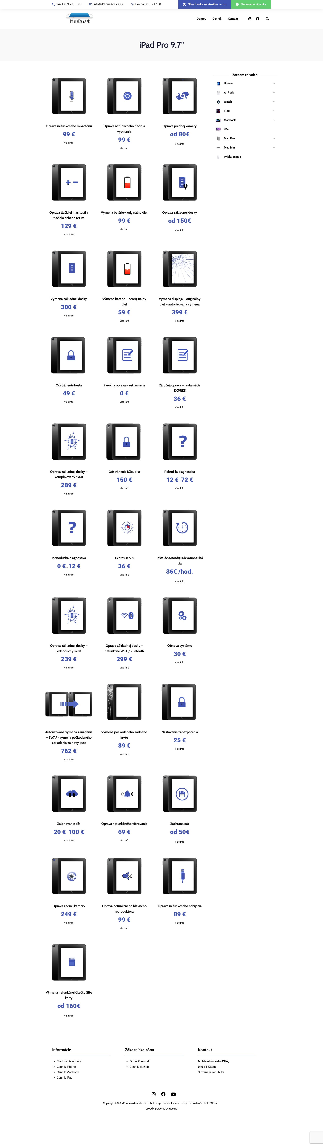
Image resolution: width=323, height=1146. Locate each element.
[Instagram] (250, 18)
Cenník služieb (139, 1067)
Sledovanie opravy (69, 1061)
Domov (201, 18)
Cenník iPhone (66, 1067)
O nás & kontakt (140, 1061)
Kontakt (233, 18)
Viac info (68, 143)
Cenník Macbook (68, 1072)
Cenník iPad (65, 1077)
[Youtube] (173, 1094)
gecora (173, 1108)
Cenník (217, 18)
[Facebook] (257, 18)
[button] (204, 4)
